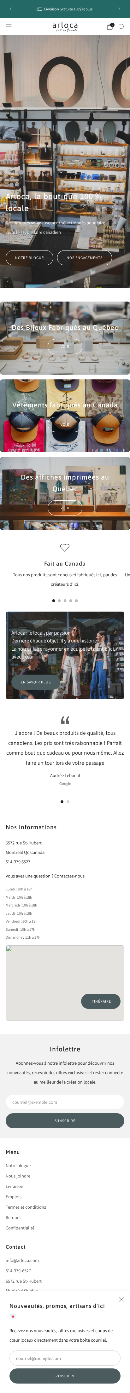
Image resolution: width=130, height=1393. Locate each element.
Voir (65, 346)
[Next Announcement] (119, 9)
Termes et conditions (26, 1207)
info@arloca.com (22, 1260)
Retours (13, 1217)
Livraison (14, 1186)
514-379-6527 (18, 1271)
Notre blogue (29, 257)
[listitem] (65, 9)
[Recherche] (121, 26)
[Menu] (9, 27)
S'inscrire (65, 1375)
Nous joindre (18, 1176)
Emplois (13, 1197)
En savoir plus (36, 682)
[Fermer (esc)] (121, 1299)
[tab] (53, 600)
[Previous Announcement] (10, 9)
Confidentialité (20, 1228)
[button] (58, 281)
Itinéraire (101, 1001)
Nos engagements (85, 257)
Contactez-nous (69, 876)
